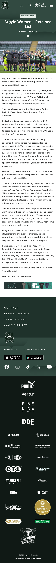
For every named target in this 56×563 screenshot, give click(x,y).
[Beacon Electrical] (13, 434)
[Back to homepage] (5, 5)
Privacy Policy (16, 313)
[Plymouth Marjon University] (13, 507)
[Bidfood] (43, 480)
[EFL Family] (13, 521)
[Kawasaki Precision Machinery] (43, 446)
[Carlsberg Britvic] (43, 469)
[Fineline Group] (28, 407)
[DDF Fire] (28, 421)
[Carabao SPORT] (28, 536)
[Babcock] (43, 435)
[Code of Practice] (43, 507)
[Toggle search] (30, 5)
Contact (11, 308)
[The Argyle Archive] (43, 521)
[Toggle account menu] (21, 5)
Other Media (35, 558)
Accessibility (15, 325)
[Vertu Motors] (28, 394)
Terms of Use (15, 319)
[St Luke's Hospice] (13, 446)
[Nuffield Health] (43, 492)
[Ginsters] (13, 457)
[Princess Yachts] (43, 457)
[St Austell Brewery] (13, 480)
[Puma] (28, 384)
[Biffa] (13, 492)
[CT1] (13, 469)
